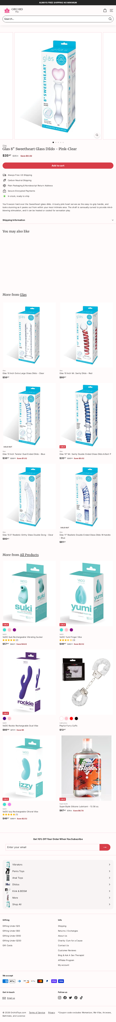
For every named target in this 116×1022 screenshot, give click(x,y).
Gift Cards (7, 945)
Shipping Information (14, 220)
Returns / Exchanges (68, 931)
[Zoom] (97, 135)
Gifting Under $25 (11, 926)
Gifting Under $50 (11, 931)
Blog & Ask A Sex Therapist (71, 955)
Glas (5, 145)
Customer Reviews (67, 950)
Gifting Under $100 (12, 936)
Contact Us (63, 945)
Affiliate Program (66, 960)
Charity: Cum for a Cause (70, 940)
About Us (62, 936)
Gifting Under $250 (12, 940)
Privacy (51, 1012)
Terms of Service (37, 1012)
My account (63, 965)
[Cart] (104, 10)
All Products (29, 555)
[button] (9, 640)
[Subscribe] (105, 847)
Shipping (62, 926)
